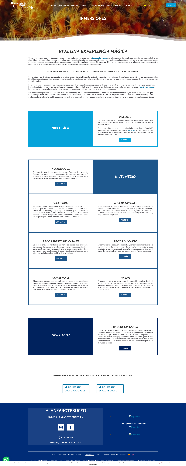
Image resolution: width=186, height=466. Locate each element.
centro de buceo (147, 87)
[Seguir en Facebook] (70, 427)
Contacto (128, 5)
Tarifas (118, 5)
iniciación (131, 130)
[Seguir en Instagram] (61, 427)
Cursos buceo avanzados (104, 461)
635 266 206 (67, 437)
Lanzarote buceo (99, 58)
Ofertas (138, 5)
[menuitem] (145, 6)
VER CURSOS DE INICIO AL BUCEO (108, 389)
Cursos (84, 5)
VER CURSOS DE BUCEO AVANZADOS (75, 389)
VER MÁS (124, 140)
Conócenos (63, 5)
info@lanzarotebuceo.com (67, 442)
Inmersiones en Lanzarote (126, 461)
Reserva (171, 5)
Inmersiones (98, 5)
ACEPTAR (93, 464)
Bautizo (74, 5)
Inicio (53, 5)
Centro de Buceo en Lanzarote (61, 461)
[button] (6, 460)
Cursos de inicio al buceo (84, 461)
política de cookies (165, 463)
